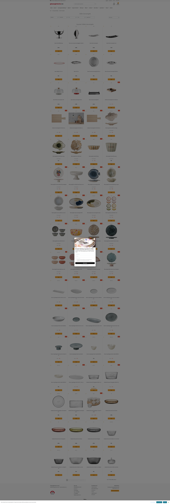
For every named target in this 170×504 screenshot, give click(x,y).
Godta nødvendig (159, 502)
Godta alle (165, 502)
